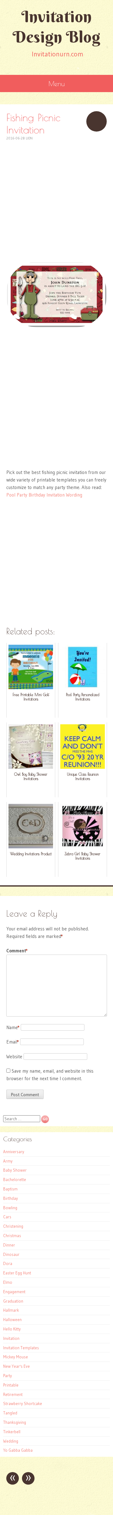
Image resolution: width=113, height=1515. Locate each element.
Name (12, 1027)
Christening (13, 1226)
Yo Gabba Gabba (18, 1450)
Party (7, 1375)
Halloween (12, 1319)
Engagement (14, 1291)
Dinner (9, 1244)
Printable (11, 1384)
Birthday (10, 1198)
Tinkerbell (11, 1431)
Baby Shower (15, 1170)
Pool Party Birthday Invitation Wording (44, 495)
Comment (17, 951)
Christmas (12, 1235)
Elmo (7, 1282)
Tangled (10, 1412)
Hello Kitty (12, 1328)
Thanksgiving (14, 1422)
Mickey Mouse (15, 1356)
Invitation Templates (21, 1347)
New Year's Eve (16, 1366)
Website (14, 1056)
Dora (7, 1263)
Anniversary (13, 1151)
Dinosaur (11, 1254)
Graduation (13, 1301)
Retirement (13, 1394)
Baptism (10, 1188)
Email (12, 1042)
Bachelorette (14, 1179)
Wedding (10, 1441)
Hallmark (11, 1310)
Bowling (10, 1207)
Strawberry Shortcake (22, 1403)
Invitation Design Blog (56, 26)
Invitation (11, 1338)
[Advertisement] (56, 197)
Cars (7, 1216)
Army (8, 1161)
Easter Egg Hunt (17, 1272)
